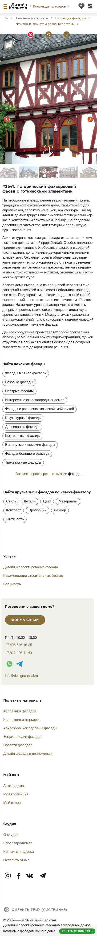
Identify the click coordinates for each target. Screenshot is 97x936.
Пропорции (37, 510)
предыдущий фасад (6, 119)
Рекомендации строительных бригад (33, 575)
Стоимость (12, 584)
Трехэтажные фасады (23, 462)
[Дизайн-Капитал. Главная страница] (18, 6)
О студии (10, 835)
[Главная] (6, 18)
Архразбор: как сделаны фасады (30, 728)
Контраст (13, 510)
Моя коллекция (15, 794)
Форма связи (25, 620)
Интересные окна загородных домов (34, 400)
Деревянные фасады (22, 427)
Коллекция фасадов (50, 6)
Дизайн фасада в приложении (27, 753)
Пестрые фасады (19, 391)
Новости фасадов (17, 745)
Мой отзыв (12, 803)
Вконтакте (30, 876)
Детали (30, 501)
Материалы (68, 501)
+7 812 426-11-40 (18, 653)
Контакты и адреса (18, 851)
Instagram (8, 876)
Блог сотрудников (17, 843)
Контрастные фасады (22, 436)
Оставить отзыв (16, 860)
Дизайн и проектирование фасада (30, 567)
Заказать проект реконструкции (41, 474)
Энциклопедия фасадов (22, 737)
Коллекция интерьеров (21, 720)
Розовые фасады (19, 382)
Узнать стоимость (77, 931)
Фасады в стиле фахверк (25, 373)
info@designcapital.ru (21, 676)
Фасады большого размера (27, 453)
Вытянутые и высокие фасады (30, 444)
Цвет (47, 501)
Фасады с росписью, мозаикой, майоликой (39, 409)
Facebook (18, 876)
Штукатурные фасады (23, 418)
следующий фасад (90, 119)
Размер (60, 510)
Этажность (15, 519)
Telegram (42, 876)
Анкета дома (13, 786)
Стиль (11, 501)
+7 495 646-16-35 (18, 645)
